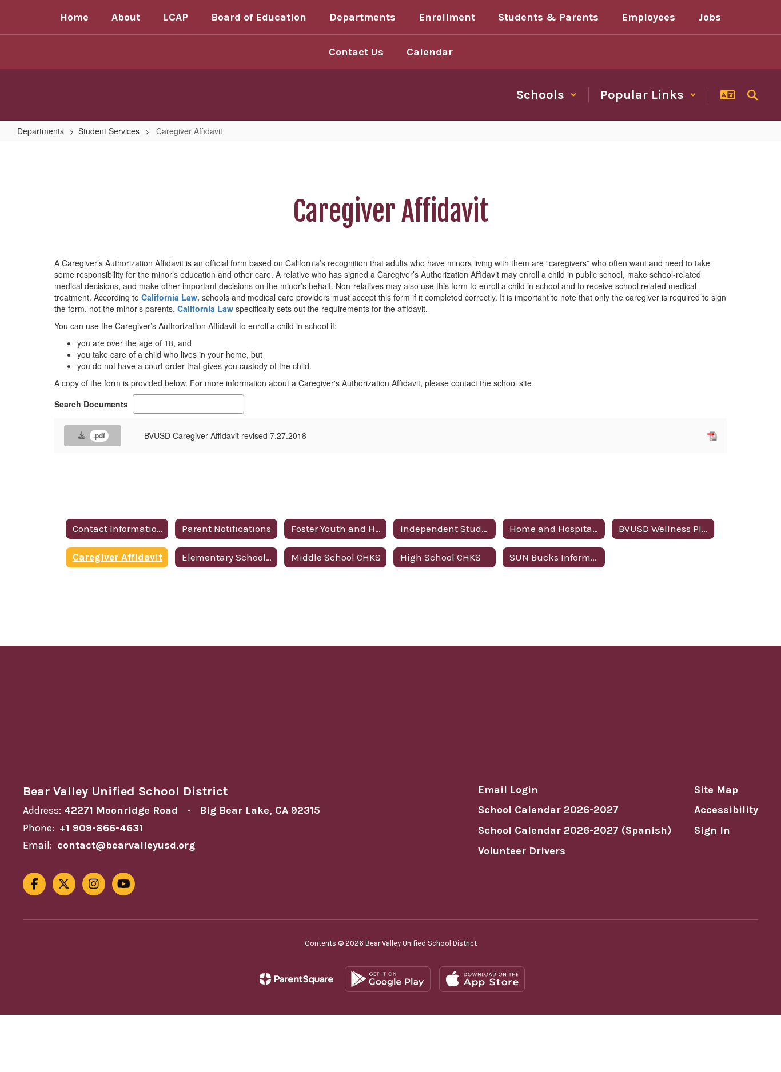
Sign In (712, 830)
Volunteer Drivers (521, 851)
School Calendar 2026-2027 (548, 809)
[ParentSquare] (296, 978)
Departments (40, 131)
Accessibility (726, 809)
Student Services (109, 131)
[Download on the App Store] (482, 979)
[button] (546, 94)
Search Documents (91, 404)
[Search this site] (752, 95)
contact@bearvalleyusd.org (126, 845)
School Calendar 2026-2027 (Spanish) (574, 830)
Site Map (716, 789)
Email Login (508, 789)
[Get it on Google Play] (388, 979)
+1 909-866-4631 (101, 828)
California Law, (170, 297)
